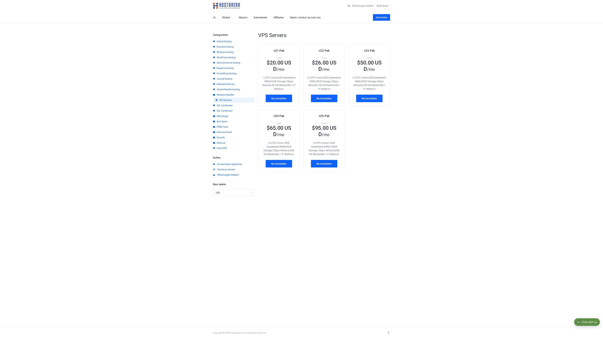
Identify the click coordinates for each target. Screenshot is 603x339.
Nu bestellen (278, 98)
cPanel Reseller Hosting (228, 89)
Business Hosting (225, 47)
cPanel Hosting (223, 41)
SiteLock (220, 143)
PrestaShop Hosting (226, 73)
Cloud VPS (221, 148)
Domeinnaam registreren (229, 164)
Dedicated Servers (225, 84)
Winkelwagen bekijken (227, 175)
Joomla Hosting (224, 79)
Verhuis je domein (225, 169)
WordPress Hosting (226, 57)
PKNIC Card (222, 127)
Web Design (222, 116)
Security (220, 137)
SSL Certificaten (224, 111)
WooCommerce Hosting (228, 63)
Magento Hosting (225, 68)
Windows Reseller (225, 95)
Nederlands (382, 6)
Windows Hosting (225, 52)
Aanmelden (381, 17)
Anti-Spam (222, 121)
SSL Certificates (224, 105)
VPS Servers (225, 100)
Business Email (224, 132)
